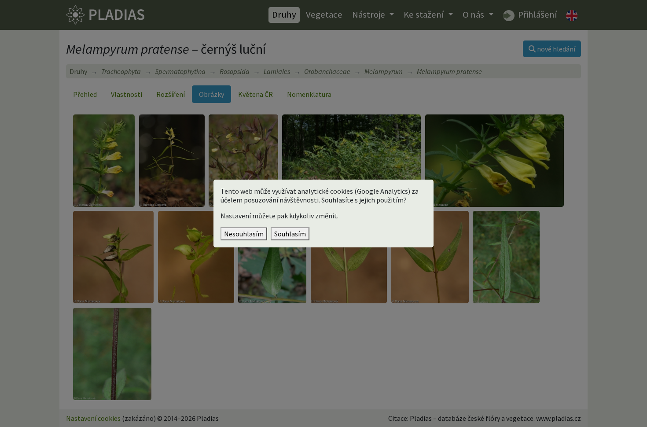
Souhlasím (290, 233)
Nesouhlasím (244, 233)
